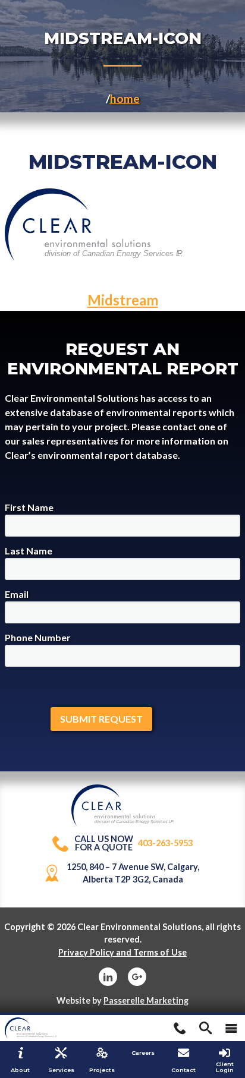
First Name (29, 507)
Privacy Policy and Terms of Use (122, 952)
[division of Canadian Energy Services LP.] (122, 791)
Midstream (122, 299)
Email (17, 594)
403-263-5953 (133, 843)
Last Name (28, 550)
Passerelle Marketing (146, 1000)
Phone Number (38, 637)
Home (125, 98)
